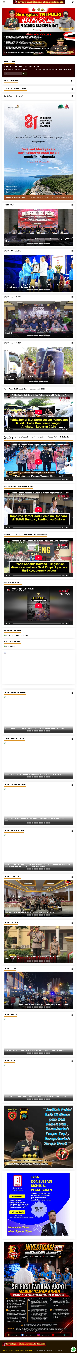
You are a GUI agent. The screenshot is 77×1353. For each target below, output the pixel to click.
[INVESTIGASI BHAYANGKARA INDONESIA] (39, 2)
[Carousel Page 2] (30, 243)
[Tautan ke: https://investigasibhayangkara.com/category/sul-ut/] (72, 859)
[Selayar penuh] (70, 430)
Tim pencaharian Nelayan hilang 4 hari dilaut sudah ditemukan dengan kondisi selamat (35, 1124)
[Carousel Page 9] (47, 243)
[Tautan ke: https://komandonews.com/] (72, 89)
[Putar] (7, 430)
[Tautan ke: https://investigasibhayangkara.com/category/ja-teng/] (72, 343)
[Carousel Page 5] (37, 243)
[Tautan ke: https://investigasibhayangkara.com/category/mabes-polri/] (72, 205)
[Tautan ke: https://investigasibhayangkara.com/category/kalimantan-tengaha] (72, 951)
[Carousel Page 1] (28, 243)
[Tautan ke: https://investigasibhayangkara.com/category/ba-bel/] (72, 767)
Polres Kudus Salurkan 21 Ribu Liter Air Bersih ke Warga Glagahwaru (31, 379)
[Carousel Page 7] (42, 243)
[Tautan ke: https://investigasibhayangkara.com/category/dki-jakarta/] (72, 251)
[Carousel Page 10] (49, 243)
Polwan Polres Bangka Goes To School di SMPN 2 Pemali (27, 803)
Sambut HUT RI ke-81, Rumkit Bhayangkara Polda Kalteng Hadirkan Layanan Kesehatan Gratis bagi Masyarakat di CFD (35, 986)
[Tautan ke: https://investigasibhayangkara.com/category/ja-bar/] (72, 297)
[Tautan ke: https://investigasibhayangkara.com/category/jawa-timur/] (72, 905)
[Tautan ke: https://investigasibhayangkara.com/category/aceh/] (72, 1089)
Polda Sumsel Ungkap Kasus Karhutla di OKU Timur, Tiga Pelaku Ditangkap (34, 757)
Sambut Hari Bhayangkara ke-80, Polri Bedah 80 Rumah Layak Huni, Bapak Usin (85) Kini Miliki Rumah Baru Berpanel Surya (38, 332)
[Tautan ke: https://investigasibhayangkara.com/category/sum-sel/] (72, 721)
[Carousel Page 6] (40, 243)
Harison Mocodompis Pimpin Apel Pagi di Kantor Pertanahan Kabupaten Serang (36, 1079)
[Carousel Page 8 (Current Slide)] (45, 243)
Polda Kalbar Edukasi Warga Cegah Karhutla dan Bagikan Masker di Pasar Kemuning (38, 849)
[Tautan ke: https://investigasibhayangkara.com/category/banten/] (72, 1043)
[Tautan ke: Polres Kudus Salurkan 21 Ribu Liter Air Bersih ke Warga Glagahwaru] (38, 365)
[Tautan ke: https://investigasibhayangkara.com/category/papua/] (72, 997)
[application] (38, 412)
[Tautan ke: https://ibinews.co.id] (72, 96)
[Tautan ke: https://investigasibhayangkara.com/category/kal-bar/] (72, 813)
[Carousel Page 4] (35, 243)
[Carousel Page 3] (32, 243)
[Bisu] (67, 430)
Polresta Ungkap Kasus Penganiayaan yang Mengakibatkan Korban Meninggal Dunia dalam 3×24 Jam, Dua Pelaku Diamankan (38, 1032)
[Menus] (4, 2)
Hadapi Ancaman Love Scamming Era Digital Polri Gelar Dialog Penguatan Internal (37, 287)
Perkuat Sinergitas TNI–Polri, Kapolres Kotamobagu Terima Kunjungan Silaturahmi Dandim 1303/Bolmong (37, 894)
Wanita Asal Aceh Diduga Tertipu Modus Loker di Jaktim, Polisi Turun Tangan (35, 941)
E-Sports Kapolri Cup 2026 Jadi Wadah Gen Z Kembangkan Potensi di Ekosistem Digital (36, 240)
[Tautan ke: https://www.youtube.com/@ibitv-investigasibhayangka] (72, 81)
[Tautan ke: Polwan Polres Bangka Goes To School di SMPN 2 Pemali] (38, 788)
